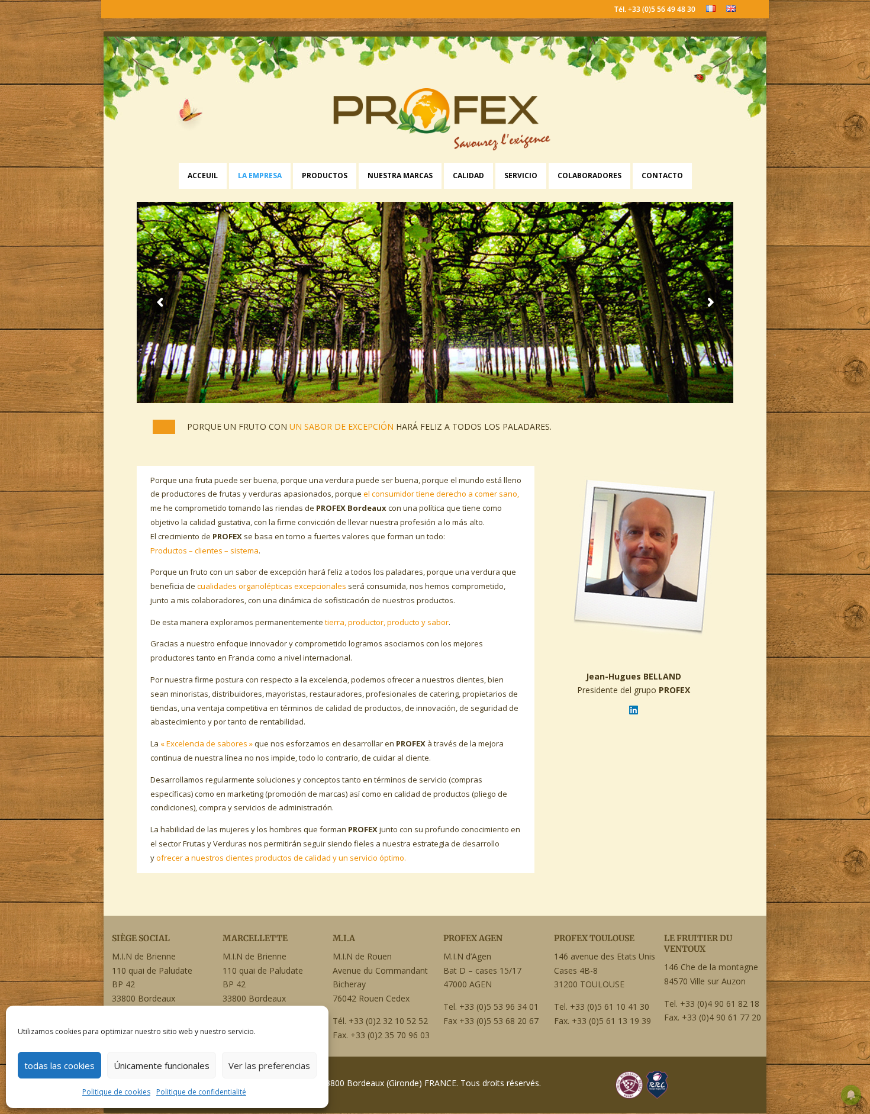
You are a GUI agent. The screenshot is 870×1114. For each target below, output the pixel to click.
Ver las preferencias (269, 1065)
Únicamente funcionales (162, 1065)
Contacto (662, 175)
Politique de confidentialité (201, 1092)
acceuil (203, 175)
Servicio (520, 175)
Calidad (468, 175)
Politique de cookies (116, 1092)
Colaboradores (589, 175)
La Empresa (260, 175)
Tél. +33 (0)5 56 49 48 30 (654, 10)
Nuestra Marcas (400, 175)
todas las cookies (59, 1065)
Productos (324, 175)
